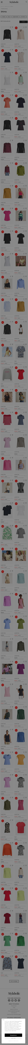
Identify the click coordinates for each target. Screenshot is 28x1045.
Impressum (10, 1040)
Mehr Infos (13, 1038)
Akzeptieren (13, 1035)
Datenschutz (16, 1040)
